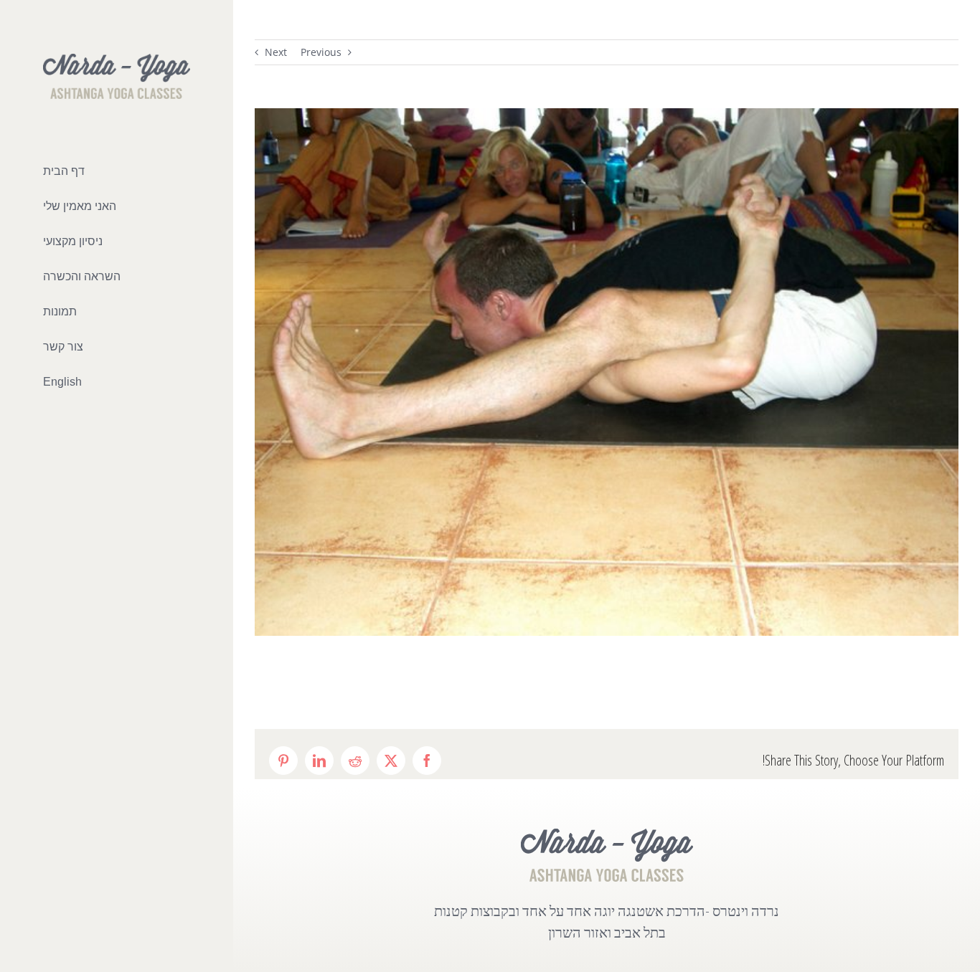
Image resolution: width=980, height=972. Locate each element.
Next (276, 52)
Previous (321, 52)
